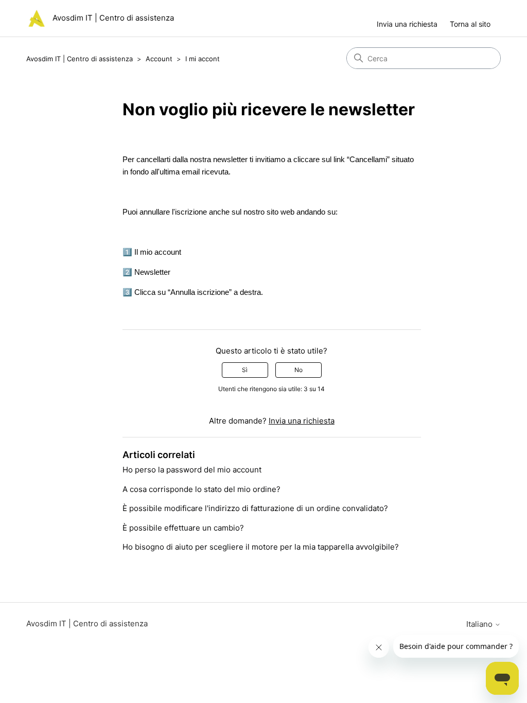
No (298, 370)
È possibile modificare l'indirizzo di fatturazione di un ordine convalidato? (255, 508)
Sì (245, 370)
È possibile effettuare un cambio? (183, 528)
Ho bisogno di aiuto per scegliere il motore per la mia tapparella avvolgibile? (260, 547)
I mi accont (202, 59)
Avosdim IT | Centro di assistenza (79, 59)
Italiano (480, 624)
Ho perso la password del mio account (191, 469)
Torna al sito (470, 24)
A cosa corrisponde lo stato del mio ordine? (201, 489)
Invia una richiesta (407, 24)
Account (159, 59)
